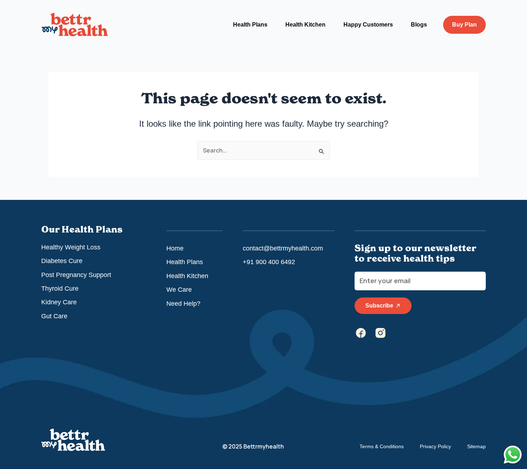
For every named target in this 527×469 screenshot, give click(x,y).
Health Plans (250, 25)
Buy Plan (464, 25)
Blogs (419, 25)
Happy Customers (368, 25)
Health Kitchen (305, 25)
